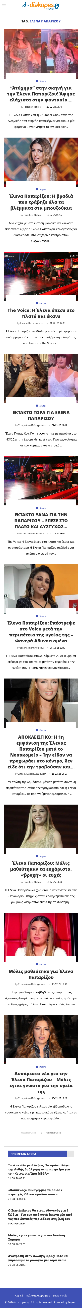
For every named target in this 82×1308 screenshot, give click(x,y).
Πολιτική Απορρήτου (38, 1295)
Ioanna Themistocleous (32, 323)
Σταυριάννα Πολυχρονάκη (32, 425)
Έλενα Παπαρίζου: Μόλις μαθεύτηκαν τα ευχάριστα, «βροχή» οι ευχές (41, 869)
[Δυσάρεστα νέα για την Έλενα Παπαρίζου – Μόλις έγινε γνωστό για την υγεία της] (41, 1039)
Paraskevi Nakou (32, 106)
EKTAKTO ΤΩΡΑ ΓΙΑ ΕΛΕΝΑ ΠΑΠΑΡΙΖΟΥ (41, 415)
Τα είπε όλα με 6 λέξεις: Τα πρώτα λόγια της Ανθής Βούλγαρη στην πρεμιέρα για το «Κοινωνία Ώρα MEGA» (39, 1169)
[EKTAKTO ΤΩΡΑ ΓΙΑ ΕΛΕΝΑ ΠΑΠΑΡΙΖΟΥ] (41, 378)
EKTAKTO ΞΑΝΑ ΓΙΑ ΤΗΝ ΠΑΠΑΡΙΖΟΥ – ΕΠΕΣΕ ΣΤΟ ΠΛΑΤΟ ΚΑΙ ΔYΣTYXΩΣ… (41, 520)
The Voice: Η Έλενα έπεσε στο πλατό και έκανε (41, 313)
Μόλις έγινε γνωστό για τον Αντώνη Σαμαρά (36, 1237)
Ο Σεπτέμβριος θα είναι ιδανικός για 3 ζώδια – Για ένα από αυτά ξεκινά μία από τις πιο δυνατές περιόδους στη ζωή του (40, 1214)
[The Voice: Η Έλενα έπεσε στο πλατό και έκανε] (41, 276)
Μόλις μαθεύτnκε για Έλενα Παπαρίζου (41, 974)
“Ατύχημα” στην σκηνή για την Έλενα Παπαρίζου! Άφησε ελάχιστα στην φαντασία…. (41, 94)
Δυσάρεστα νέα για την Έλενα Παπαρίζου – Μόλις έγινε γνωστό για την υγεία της (41, 1082)
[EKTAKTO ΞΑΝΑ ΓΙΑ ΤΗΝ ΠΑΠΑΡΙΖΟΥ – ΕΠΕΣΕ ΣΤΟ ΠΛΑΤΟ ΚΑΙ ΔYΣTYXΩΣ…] (41, 480)
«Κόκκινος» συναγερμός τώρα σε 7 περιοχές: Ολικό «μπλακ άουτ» (35, 1192)
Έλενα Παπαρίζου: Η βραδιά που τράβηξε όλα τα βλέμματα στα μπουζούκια (41, 202)
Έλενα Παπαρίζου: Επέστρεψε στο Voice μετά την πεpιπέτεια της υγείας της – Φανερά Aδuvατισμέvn (41, 632)
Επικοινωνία (60, 1295)
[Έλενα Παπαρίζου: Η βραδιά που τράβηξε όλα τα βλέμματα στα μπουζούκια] (41, 162)
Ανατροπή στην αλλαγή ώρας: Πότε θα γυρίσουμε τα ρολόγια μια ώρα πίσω (38, 1258)
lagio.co (72, 1302)
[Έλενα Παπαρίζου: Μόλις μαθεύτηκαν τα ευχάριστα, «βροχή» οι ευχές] (41, 829)
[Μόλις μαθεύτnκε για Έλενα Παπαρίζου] (41, 937)
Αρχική (19, 1295)
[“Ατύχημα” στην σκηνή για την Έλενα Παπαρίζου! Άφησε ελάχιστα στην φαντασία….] (41, 54)
